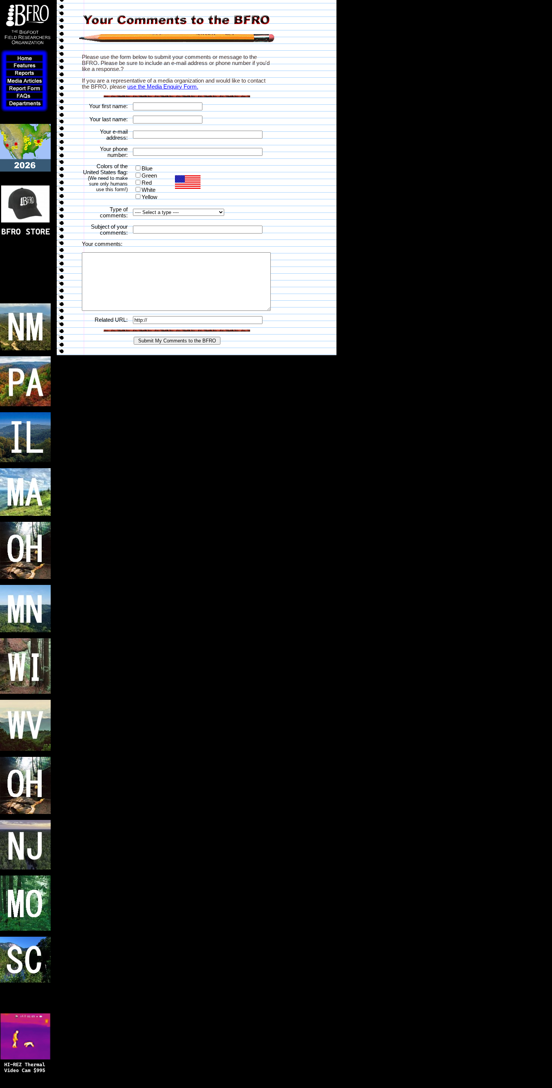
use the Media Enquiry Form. (162, 87)
